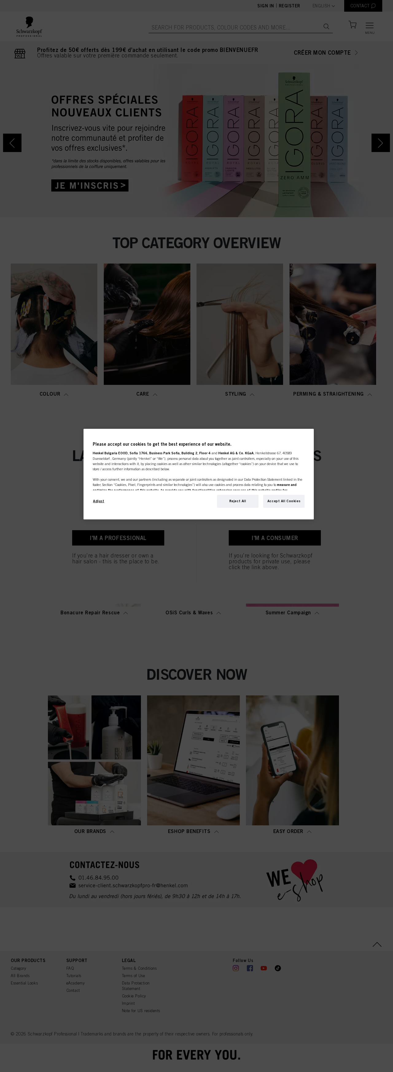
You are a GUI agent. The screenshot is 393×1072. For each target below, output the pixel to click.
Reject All (237, 501)
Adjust (98, 501)
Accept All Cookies (283, 501)
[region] (199, 474)
